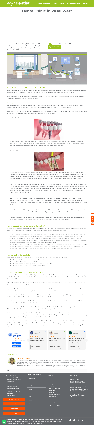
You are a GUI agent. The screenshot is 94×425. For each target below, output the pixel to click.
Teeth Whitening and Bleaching (14, 391)
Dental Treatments (44, 3)
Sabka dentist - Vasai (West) (17, 336)
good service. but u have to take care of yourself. (57, 339)
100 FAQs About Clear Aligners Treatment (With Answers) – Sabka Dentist (77, 382)
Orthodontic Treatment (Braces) (14, 379)
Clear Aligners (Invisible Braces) (13, 377)
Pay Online (14, 413)
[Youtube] (74, 420)
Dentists (52, 402)
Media (50, 380)
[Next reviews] (86, 340)
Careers (85, 3)
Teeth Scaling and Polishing (13, 388)
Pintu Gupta (37, 332)
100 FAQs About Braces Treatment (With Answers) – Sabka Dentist (79, 386)
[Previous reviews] (28, 340)
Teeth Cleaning (10, 390)
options (67, 240)
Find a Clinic (14, 403)
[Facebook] (70, 420)
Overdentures (10, 393)
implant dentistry (56, 141)
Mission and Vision (53, 382)
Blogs (62, 3)
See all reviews (16, 343)
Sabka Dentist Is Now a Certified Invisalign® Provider (77, 378)
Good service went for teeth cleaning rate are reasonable (37, 339)
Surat (30, 396)
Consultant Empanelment (54, 394)
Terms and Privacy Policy (54, 388)
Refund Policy (52, 390)
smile (8, 327)
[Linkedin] (8, 370)
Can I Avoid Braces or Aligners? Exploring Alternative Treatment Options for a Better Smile (79, 391)
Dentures (9, 384)
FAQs (56, 3)
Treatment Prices (14, 408)
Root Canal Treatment (16, 151)
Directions (19, 423)
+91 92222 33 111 (55, 421)
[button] (36, 378)
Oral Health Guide (11, 395)
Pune (30, 392)
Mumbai (31, 385)
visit (26, 321)
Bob (74, 332)
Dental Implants (15, 117)
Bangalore (31, 382)
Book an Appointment (73, 3)
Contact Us (51, 392)
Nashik (30, 389)
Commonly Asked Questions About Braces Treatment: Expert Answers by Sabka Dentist (78, 395)
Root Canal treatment (16, 172)
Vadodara (31, 403)
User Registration (52, 396)
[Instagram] (78, 420)
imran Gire (56, 332)
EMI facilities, (74, 240)
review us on (16, 346)
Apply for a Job (52, 377)
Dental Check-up (10, 381)
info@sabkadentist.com (11, 423)
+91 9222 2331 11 (38, 423)
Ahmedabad (32, 378)
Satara (30, 400)
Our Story (51, 384)
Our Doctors (51, 386)
